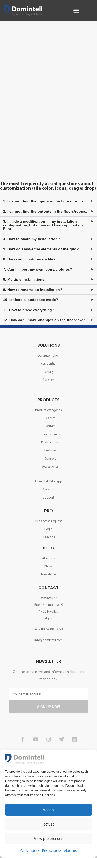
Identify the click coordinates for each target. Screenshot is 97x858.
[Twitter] (61, 739)
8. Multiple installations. (24, 279)
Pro (48, 511)
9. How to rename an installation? (32, 289)
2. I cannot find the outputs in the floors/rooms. (45, 211)
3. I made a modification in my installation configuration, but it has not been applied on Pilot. (43, 225)
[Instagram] (48, 739)
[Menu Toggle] (76, 10)
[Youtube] (35, 739)
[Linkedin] (74, 739)
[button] (48, 201)
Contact (48, 588)
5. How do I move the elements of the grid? (41, 249)
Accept (49, 810)
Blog (48, 548)
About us (70, 851)
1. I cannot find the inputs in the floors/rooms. (44, 201)
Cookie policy (30, 851)
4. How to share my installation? (31, 239)
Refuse (48, 824)
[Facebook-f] (22, 739)
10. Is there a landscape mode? (30, 300)
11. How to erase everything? (28, 310)
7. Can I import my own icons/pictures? (37, 269)
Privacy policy (52, 851)
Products (49, 400)
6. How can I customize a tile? (29, 259)
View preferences (48, 838)
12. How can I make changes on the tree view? (44, 320)
